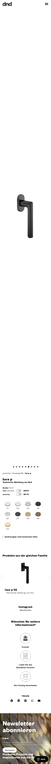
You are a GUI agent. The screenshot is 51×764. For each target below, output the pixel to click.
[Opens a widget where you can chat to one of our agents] (41, 759)
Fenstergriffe (17, 473)
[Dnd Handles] (7, 4)
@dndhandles (25, 610)
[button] (11, 700)
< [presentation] (1, 577)
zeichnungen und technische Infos (21, 536)
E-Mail (6, 738)
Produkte (7, 473)
